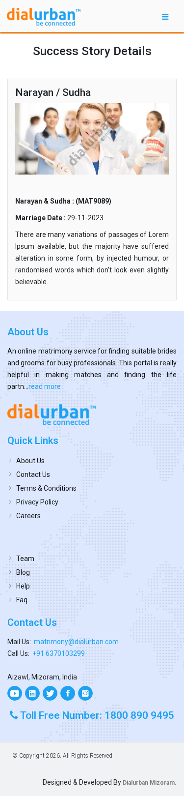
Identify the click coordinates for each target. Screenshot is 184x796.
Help (23, 586)
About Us (30, 461)
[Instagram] (85, 693)
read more (44, 386)
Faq (21, 600)
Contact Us (33, 474)
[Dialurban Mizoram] (92, 414)
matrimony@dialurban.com (76, 642)
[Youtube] (14, 693)
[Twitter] (50, 693)
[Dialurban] (43, 17)
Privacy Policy (37, 502)
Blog (23, 572)
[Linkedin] (32, 693)
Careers (28, 516)
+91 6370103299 (58, 653)
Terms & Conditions (46, 488)
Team (25, 558)
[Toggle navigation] (165, 16)
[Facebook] (67, 693)
